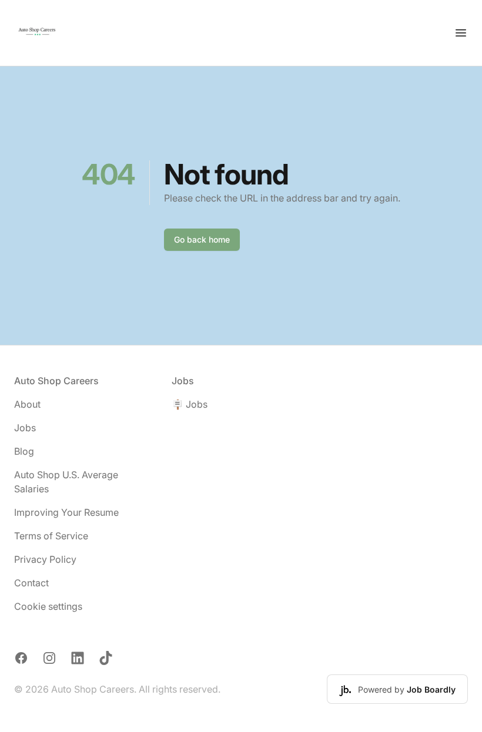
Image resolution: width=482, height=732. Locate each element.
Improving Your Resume (66, 512)
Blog (24, 451)
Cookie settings (48, 606)
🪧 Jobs (189, 404)
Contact (31, 583)
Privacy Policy (45, 559)
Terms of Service (51, 536)
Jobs (25, 428)
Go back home (202, 239)
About (27, 404)
